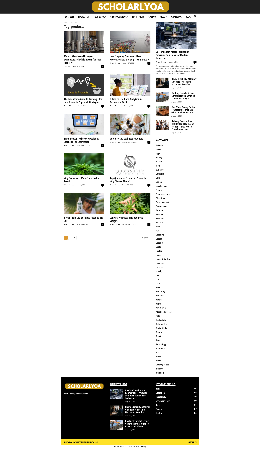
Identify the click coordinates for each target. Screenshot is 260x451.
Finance (159, 222)
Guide (158, 246)
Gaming (159, 242)
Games (159, 238)
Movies (159, 299)
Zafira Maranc (69, 106)
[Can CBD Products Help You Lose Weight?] (130, 203)
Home (65, 22)
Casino (152, 16)
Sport (158, 336)
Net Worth (161, 307)
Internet (160, 267)
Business (69, 16)
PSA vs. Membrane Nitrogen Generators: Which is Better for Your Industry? (82, 60)
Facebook (160, 210)
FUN (157, 230)
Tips (158, 352)
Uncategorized (162, 364)
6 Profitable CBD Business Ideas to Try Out (83, 219)
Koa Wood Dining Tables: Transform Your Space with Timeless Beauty (183, 109)
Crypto (159, 190)
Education (84, 16)
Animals (159, 145)
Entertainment (162, 202)
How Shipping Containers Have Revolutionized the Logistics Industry (129, 58)
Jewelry (159, 271)
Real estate (161, 319)
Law (158, 275)
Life (157, 279)
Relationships (162, 324)
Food (158, 226)
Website (159, 368)
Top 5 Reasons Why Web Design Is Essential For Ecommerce (81, 140)
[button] (195, 17)
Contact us (191, 442)
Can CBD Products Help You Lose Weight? (126, 219)
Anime (158, 149)
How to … (160, 263)
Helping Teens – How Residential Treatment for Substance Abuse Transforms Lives (182, 125)
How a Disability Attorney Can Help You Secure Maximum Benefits (183, 81)
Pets (158, 315)
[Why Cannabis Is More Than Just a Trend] (84, 164)
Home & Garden (163, 259)
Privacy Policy (140, 446)
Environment (161, 206)
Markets (160, 295)
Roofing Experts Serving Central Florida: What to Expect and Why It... (183, 95)
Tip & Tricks (138, 16)
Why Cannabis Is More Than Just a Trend (81, 179)
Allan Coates (115, 63)
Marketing (160, 291)
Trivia (158, 360)
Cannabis (160, 173)
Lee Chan (67, 66)
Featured (160, 218)
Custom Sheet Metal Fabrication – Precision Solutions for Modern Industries (173, 55)
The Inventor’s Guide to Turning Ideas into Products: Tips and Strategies (83, 100)
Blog (188, 16)
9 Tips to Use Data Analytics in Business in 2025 (126, 100)
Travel (158, 356)
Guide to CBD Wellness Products (126, 138)
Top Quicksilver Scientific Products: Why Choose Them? (128, 179)
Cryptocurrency (119, 16)
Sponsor (159, 332)
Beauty (159, 157)
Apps (158, 153)
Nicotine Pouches (164, 311)
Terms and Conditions (123, 446)
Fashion (159, 214)
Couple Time (161, 185)
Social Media (161, 328)
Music (158, 303)
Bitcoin (159, 161)
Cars (158, 177)
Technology (100, 16)
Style (158, 340)
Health (163, 16)
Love (158, 283)
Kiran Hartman (116, 106)
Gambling (176, 16)
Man (158, 287)
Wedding (160, 372)
